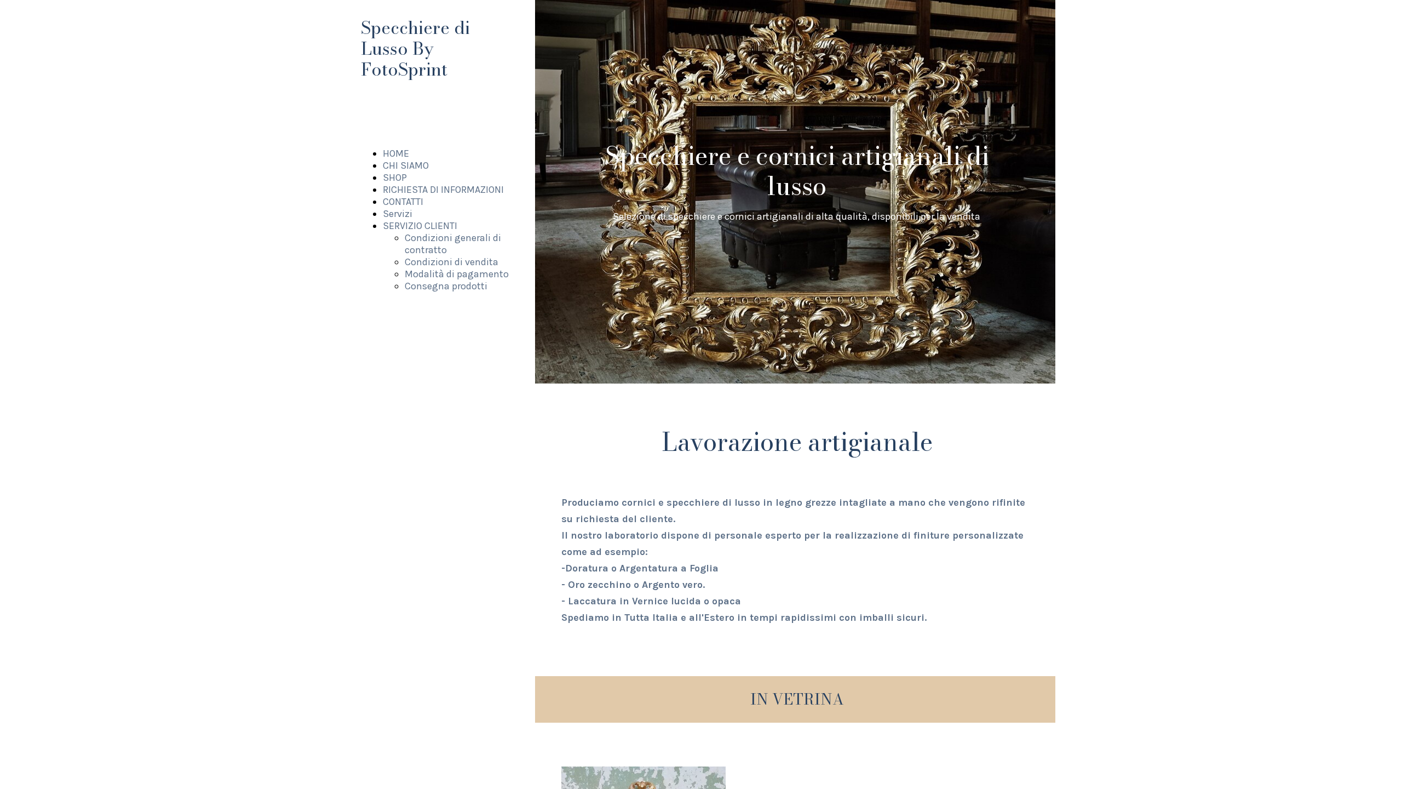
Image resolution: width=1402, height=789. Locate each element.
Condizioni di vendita (451, 262)
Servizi (397, 214)
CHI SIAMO (406, 165)
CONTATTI (403, 202)
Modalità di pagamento (457, 274)
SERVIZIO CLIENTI (420, 226)
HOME (396, 153)
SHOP (395, 177)
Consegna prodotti (446, 286)
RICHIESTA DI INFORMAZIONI (443, 190)
